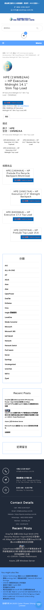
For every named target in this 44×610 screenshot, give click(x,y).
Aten (6, 284)
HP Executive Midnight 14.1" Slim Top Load (13, 109)
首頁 (4, 53)
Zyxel (7, 378)
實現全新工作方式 (9, 599)
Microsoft (8, 327)
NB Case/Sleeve (18, 55)
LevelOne (8, 317)
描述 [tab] (6, 116)
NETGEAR (9, 336)
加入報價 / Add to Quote (13, 103)
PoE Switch (9, 350)
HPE (25, 110)
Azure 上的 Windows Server (14, 421)
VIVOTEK (8, 369)
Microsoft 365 (10, 331)
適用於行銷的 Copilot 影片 (12, 585)
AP (6, 275)
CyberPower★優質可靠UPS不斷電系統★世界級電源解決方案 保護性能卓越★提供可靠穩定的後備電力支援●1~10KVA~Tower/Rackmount (21, 415)
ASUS (7, 280)
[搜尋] (37, 28)
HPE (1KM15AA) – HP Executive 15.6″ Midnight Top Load (11, 150)
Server (7, 355)
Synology (8, 360)
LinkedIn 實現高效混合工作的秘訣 (14, 583)
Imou (7, 308)
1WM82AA (9, 108)
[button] (22, 43)
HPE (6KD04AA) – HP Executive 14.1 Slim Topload (11, 142)
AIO (6, 266)
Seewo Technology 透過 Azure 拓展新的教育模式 (20, 576)
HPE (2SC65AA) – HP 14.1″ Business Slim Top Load (30, 142)
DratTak (8, 299)
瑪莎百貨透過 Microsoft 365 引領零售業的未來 (19, 590)
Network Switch (11, 346)
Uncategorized (10, 364)
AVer (6, 289)
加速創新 (7, 432)
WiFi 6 (7, 374)
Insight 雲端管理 (11, 313)
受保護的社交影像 (9, 587)
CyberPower (9, 294)
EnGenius (8, 303)
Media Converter (11, 322)
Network (8, 341)
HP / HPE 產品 (11, 53)
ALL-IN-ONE (10, 270)
